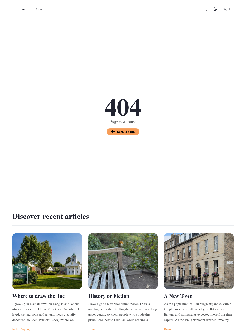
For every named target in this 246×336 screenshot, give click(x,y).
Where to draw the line (38, 296)
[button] (205, 9)
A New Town (178, 296)
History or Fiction (108, 296)
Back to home (126, 131)
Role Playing (21, 329)
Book (92, 329)
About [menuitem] (39, 9)
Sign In (227, 9)
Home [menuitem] (22, 9)
